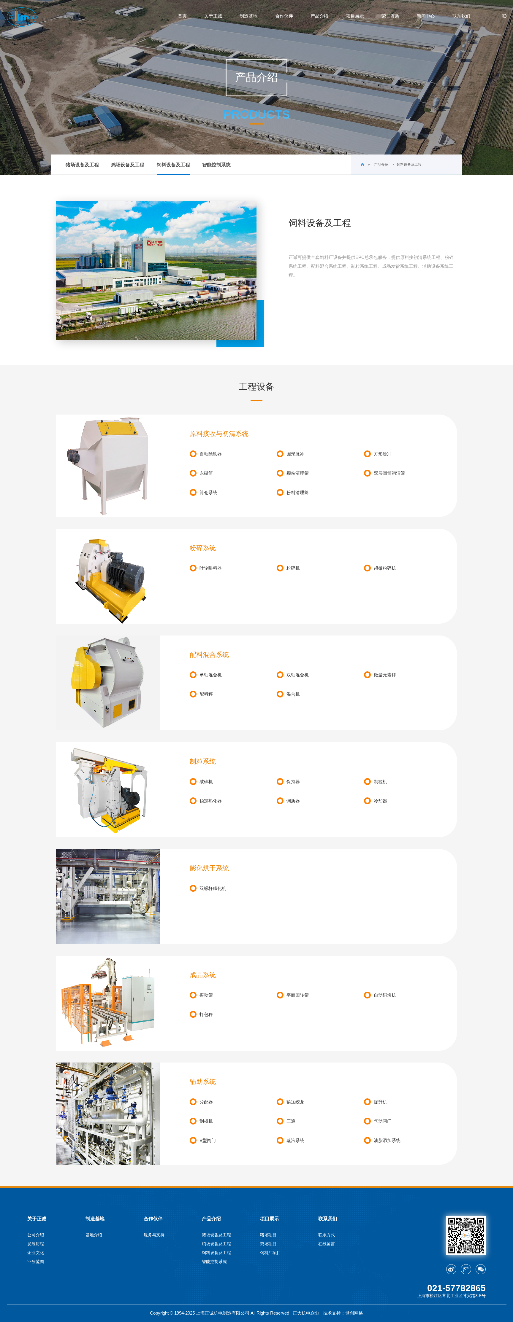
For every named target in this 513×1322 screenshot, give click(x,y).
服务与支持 (154, 1234)
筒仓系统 (208, 492)
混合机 (293, 694)
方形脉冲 (383, 453)
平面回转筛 (297, 995)
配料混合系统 (209, 654)
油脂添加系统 (387, 1140)
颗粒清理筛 (297, 473)
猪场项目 (268, 1234)
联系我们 (461, 15)
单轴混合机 (211, 674)
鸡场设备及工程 (127, 164)
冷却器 (380, 800)
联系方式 (326, 1234)
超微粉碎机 (385, 568)
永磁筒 (206, 473)
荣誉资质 (390, 15)
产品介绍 (319, 15)
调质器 (293, 800)
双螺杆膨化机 (213, 888)
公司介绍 (35, 1234)
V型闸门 (208, 1140)
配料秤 (206, 694)
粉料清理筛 (297, 492)
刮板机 (206, 1121)
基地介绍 (94, 1234)
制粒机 (380, 781)
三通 (290, 1121)
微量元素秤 (385, 674)
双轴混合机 (297, 674)
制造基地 (248, 15)
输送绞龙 (295, 1101)
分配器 (206, 1101)
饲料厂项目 (270, 1252)
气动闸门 (383, 1121)
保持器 (293, 781)
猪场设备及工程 (82, 164)
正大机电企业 (306, 1312)
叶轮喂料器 (211, 568)
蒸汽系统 (295, 1140)
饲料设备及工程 (173, 164)
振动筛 (206, 995)
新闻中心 (426, 15)
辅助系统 (203, 1081)
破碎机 (206, 781)
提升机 (380, 1101)
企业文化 (35, 1252)
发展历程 (35, 1243)
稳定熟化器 (211, 800)
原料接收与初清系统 (219, 433)
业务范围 (35, 1261)
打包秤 (206, 1014)
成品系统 (203, 975)
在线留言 (326, 1243)
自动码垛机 (385, 995)
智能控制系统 (216, 164)
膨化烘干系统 (209, 868)
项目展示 (355, 15)
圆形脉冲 (295, 453)
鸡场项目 (268, 1243)
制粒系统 (203, 761)
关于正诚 (213, 15)
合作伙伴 (284, 15)
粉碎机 (293, 568)
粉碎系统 (203, 548)
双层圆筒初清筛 (389, 473)
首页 (182, 15)
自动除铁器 (211, 453)
